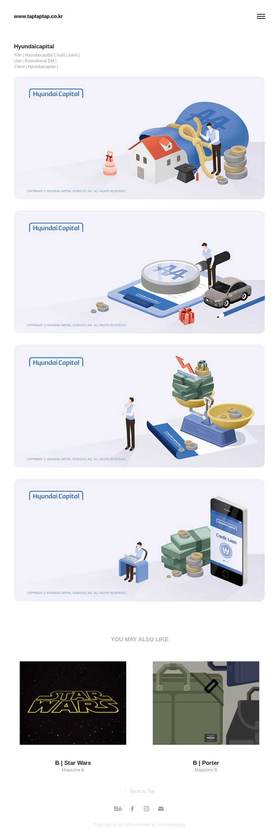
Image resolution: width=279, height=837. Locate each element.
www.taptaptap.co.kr (38, 16)
